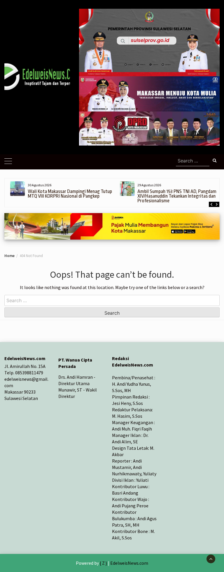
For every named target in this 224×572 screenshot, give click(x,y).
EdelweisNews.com (129, 563)
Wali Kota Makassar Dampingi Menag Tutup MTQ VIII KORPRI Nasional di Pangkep (67, 194)
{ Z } (103, 563)
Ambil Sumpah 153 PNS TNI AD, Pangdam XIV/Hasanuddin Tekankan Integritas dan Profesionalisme (174, 196)
